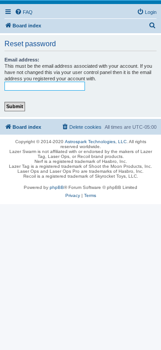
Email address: (21, 59)
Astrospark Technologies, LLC (96, 141)
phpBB (57, 187)
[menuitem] (24, 12)
